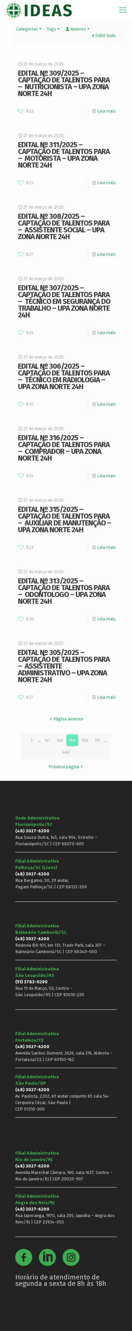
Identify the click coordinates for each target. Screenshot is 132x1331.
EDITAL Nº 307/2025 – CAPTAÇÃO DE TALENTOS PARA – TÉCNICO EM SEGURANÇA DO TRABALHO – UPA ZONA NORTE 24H (64, 301)
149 (72, 740)
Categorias (27, 29)
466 (66, 752)
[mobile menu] (123, 10)
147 (47, 740)
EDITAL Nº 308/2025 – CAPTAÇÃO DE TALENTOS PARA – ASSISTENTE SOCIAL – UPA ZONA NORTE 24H (64, 226)
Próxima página (63, 766)
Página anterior (68, 718)
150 (85, 740)
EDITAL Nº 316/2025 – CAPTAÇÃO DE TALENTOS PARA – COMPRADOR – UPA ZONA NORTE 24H (64, 448)
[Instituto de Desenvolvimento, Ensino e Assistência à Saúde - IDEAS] (38, 10)
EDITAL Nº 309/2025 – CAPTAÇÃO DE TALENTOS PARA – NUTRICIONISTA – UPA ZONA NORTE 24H (64, 83)
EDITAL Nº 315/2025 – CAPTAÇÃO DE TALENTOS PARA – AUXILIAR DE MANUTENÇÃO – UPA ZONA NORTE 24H (64, 519)
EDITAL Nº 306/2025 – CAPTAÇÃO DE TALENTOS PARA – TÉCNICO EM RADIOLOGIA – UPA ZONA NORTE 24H (64, 376)
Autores (78, 29)
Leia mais (106, 111)
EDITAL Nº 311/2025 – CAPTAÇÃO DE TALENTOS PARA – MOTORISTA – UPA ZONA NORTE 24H (64, 155)
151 (97, 740)
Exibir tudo (105, 35)
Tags (51, 29)
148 (60, 740)
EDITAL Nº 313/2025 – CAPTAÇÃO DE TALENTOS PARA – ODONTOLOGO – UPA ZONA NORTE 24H (64, 591)
